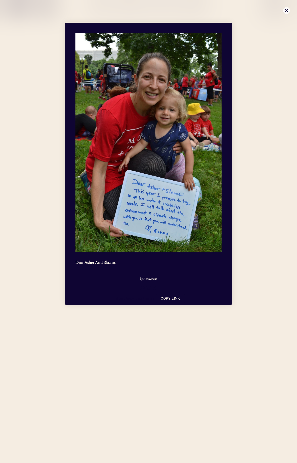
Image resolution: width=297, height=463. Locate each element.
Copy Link (170, 298)
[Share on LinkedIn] (148, 288)
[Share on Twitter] (154, 288)
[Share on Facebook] (142, 288)
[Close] (286, 10)
